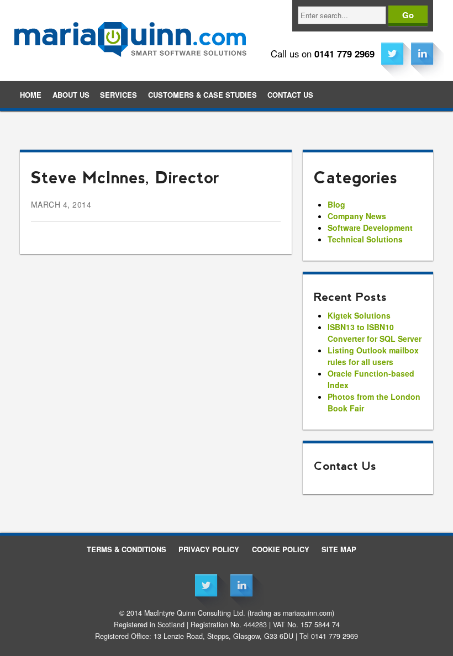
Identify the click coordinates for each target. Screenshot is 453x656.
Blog (336, 204)
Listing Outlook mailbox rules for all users (373, 356)
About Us (70, 94)
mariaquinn (130, 32)
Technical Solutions (365, 239)
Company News (357, 215)
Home (30, 94)
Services (118, 94)
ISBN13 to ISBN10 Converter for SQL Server (375, 332)
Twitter (392, 54)
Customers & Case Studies (202, 94)
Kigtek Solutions (359, 315)
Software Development (370, 227)
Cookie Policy (280, 549)
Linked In (422, 54)
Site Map (339, 549)
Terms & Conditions (126, 549)
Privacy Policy (208, 549)
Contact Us (290, 94)
